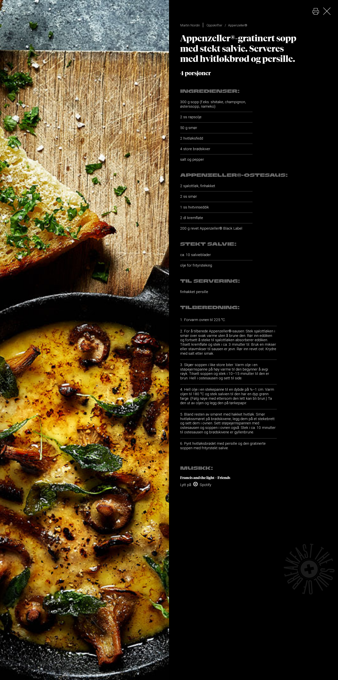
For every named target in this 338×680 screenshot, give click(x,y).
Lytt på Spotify (195, 484)
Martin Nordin (190, 25)
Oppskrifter (214, 25)
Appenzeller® (237, 25)
